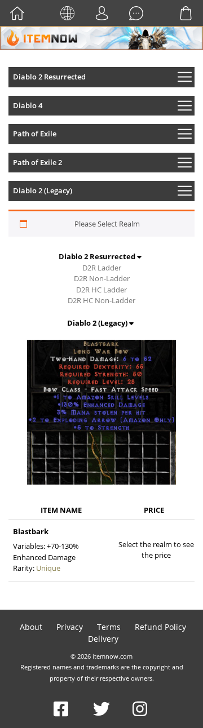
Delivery (103, 638)
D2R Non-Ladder (102, 278)
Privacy (69, 627)
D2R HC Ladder (101, 290)
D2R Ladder (101, 268)
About (31, 627)
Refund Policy (160, 627)
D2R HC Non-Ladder (101, 300)
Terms (109, 627)
